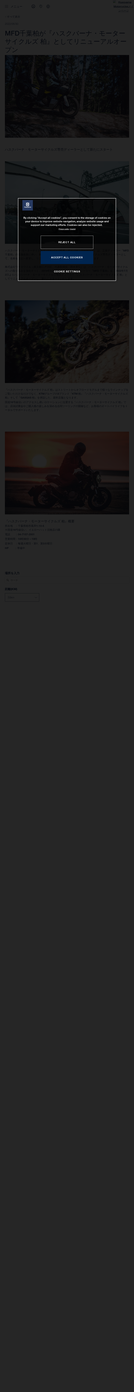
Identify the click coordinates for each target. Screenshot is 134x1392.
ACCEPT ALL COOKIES (67, 257)
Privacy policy (64, 229)
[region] (67, 239)
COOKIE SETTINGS (67, 271)
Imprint (72, 229)
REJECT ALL (67, 242)
